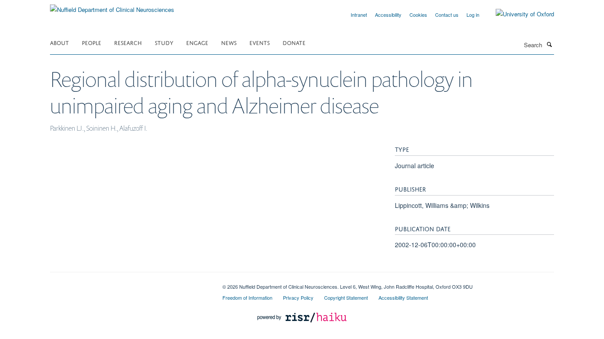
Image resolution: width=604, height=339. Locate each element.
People (91, 42)
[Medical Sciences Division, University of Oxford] (129, 283)
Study (164, 42)
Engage (197, 42)
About (59, 42)
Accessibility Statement (403, 297)
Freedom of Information (247, 297)
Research (128, 42)
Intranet (359, 14)
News (229, 42)
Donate (294, 42)
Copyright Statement (346, 297)
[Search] (549, 44)
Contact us (447, 14)
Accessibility (388, 14)
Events (259, 42)
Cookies (418, 14)
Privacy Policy (298, 297)
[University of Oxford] (518, 14)
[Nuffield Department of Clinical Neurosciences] (112, 6)
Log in (472, 14)
